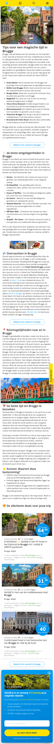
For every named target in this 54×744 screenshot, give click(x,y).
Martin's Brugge (15, 293)
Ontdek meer (32, 312)
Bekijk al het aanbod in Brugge (27, 145)
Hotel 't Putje (16, 280)
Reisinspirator (51, 375)
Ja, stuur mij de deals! (27, 733)
